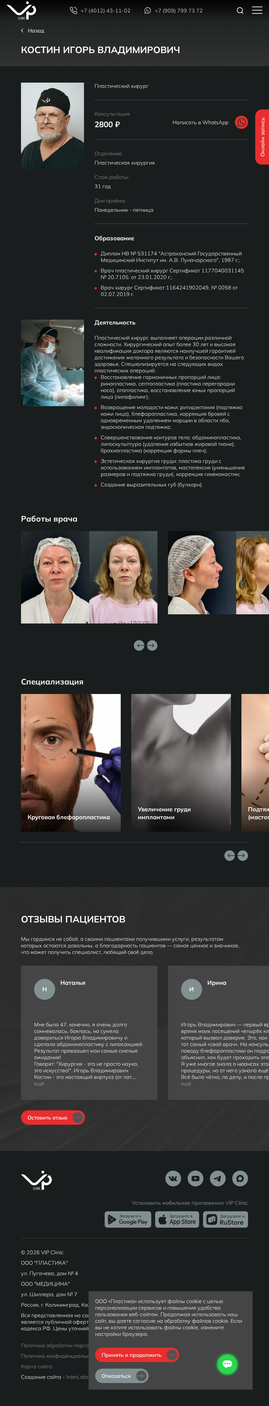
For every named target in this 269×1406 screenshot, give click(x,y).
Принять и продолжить (131, 1355)
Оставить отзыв (47, 1117)
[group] (71, 763)
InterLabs (77, 1377)
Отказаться (116, 1376)
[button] (152, 645)
